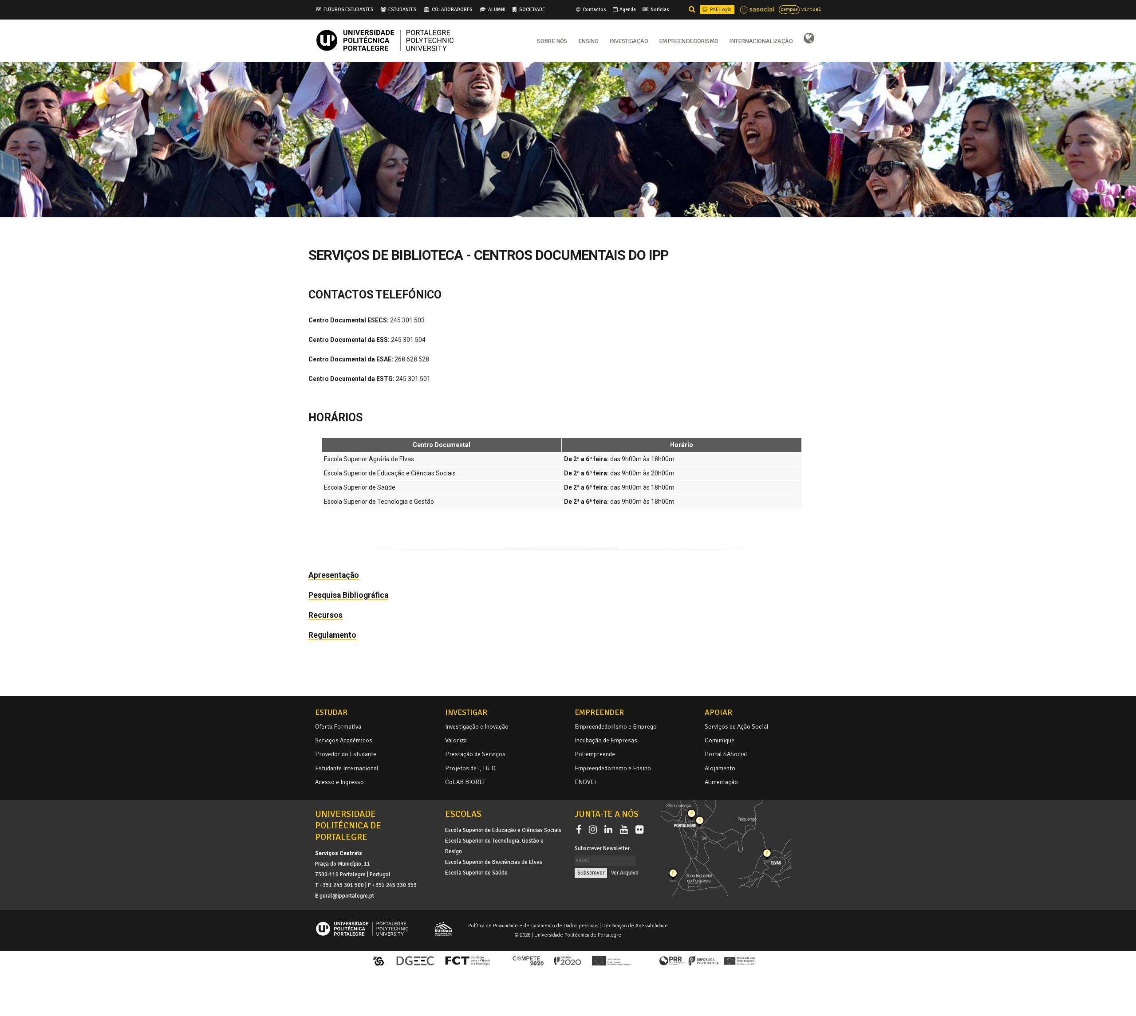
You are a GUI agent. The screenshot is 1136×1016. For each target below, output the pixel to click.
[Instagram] (595, 829)
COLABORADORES (452, 9)
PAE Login (720, 9)
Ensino (588, 40)
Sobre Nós (552, 40)
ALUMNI (496, 9)
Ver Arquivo (625, 872)
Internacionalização (761, 40)
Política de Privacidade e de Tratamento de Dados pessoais (533, 925)
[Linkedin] (610, 829)
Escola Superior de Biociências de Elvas (493, 862)
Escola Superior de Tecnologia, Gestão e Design (494, 846)
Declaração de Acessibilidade (635, 925)
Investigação (628, 40)
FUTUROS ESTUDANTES (348, 9)
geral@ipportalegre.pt (347, 895)
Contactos (594, 9)
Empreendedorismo (688, 40)
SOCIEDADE (532, 9)
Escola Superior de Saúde (476, 872)
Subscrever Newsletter (602, 848)
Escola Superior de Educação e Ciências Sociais (503, 830)
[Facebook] (580, 829)
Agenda (627, 9)
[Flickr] (639, 829)
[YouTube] (626, 829)
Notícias (659, 9)
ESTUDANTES (402, 9)
